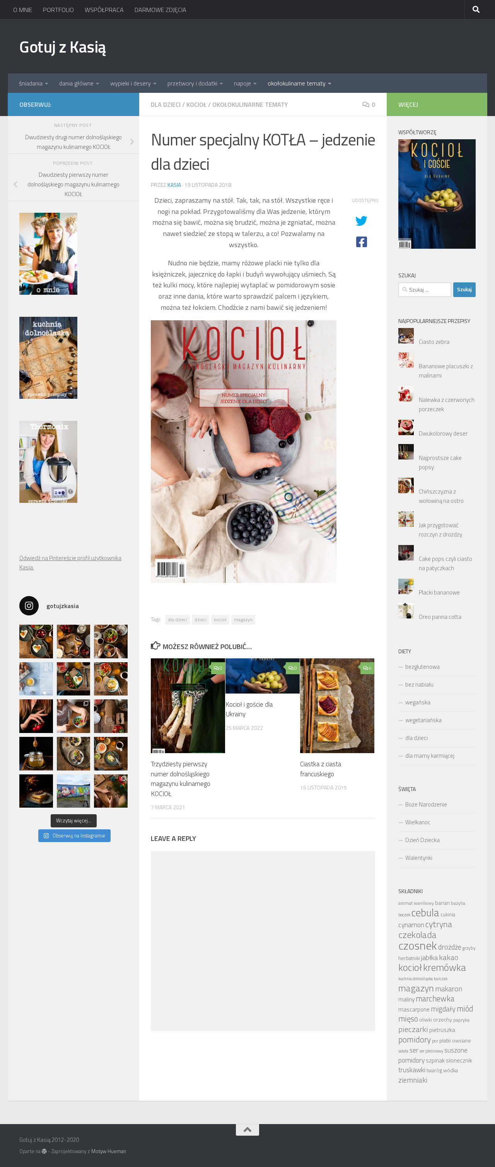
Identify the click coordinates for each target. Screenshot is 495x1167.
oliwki (425, 1019)
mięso (408, 1019)
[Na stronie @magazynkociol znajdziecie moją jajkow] (36, 679)
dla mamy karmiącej (429, 755)
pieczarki (413, 1029)
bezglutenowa (422, 666)
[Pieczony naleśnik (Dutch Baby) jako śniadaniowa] (73, 641)
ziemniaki (412, 1080)
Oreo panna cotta (440, 616)
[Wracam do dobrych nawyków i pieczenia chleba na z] (111, 716)
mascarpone (414, 1009)
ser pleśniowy (431, 1051)
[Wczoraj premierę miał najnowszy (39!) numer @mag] (36, 716)
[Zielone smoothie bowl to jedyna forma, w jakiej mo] (73, 716)
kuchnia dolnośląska (415, 979)
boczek (404, 915)
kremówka (444, 967)
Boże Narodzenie (426, 804)
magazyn (243, 619)
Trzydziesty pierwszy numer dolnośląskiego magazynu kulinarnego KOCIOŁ (180, 779)
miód (465, 1009)
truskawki (411, 1069)
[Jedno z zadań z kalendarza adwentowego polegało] (111, 791)
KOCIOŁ (196, 104)
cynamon (411, 924)
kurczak (440, 979)
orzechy (442, 1019)
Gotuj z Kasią (62, 46)
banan (442, 903)
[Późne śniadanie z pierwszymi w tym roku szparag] (73, 679)
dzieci (201, 619)
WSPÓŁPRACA (104, 9)
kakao (448, 957)
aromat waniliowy (416, 903)
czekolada (417, 934)
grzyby (469, 948)
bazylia (458, 903)
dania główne (76, 83)
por (435, 1040)
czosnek (417, 945)
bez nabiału (419, 684)
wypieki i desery (130, 83)
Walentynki (418, 857)
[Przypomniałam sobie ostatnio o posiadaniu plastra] (36, 754)
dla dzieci (166, 104)
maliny (406, 999)
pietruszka (442, 1029)
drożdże (449, 946)
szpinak (435, 1060)
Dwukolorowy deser (443, 433)
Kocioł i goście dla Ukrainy (249, 709)
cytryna (438, 924)
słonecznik (459, 1060)
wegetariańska (423, 720)
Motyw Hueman (108, 1151)
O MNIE (22, 9)
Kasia (174, 185)
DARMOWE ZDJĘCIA (160, 9)
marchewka (435, 999)
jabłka (429, 957)
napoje (242, 83)
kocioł (220, 619)
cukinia (447, 914)
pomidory (414, 1039)
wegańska (417, 702)
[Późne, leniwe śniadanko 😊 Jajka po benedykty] (111, 754)
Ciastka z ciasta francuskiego (320, 769)
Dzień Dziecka (422, 840)
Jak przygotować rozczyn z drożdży (440, 530)
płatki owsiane (455, 1040)
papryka (461, 1019)
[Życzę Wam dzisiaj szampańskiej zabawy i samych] (36, 791)
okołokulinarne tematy (297, 83)
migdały (443, 1008)
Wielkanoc (417, 822)
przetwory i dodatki (192, 83)
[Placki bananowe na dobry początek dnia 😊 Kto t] (111, 641)
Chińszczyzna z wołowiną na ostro (441, 496)
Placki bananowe (439, 592)
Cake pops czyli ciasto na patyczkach (445, 563)
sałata (403, 1051)
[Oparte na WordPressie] (44, 1151)
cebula (425, 912)
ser (414, 1050)
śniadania (31, 83)
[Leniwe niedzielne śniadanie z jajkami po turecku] (111, 679)
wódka (450, 1070)
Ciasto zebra (434, 341)
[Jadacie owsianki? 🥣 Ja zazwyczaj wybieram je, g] (73, 754)
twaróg (434, 1070)
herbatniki (409, 958)
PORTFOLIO (58, 9)
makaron (448, 988)
